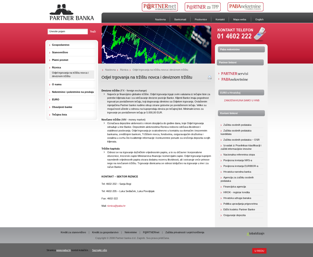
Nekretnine (131, 232)
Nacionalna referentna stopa (239, 154)
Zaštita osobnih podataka (237, 124)
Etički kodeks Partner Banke (239, 209)
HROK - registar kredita (236, 192)
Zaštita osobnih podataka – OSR (241, 139)
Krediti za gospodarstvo (105, 232)
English (259, 19)
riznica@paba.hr (116, 205)
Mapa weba (239, 19)
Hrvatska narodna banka (237, 171)
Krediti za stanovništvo (73, 232)
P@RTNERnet (151, 232)
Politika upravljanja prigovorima (240, 203)
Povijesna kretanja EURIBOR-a (240, 166)
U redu (259, 250)
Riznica (124, 69)
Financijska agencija (234, 186)
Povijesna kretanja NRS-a (237, 160)
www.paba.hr (63, 250)
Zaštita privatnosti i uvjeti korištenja (184, 232)
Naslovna (160, 19)
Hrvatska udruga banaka (237, 198)
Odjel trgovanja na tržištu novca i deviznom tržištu (70, 74)
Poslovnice (201, 19)
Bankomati (180, 19)
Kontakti (220, 19)
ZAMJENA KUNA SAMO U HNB (241, 100)
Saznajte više (99, 250)
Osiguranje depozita (234, 215)
